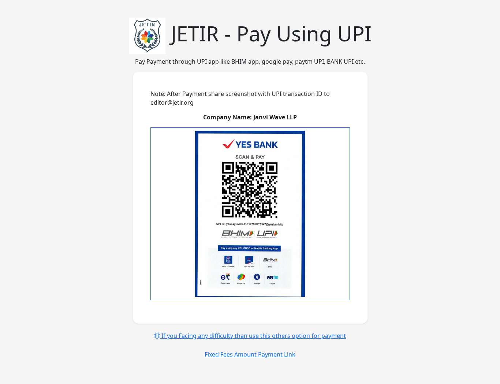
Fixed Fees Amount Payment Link (250, 354)
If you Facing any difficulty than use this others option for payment (253, 336)
